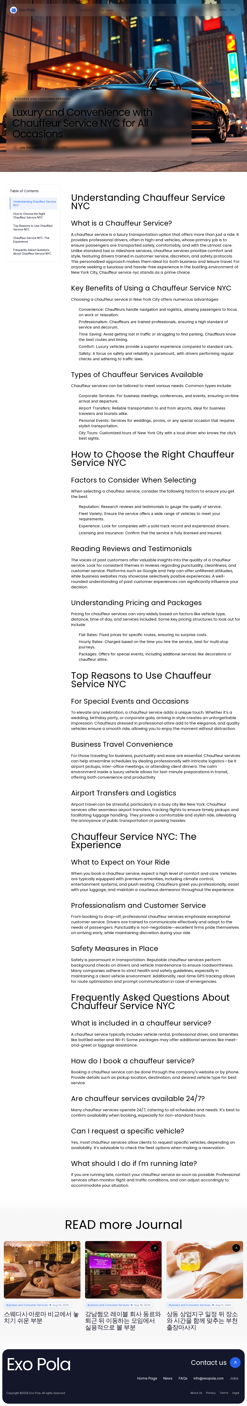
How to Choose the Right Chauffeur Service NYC (29, 215)
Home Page (147, 1378)
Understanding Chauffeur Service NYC (34, 203)
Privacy (211, 1393)
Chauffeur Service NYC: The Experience (31, 239)
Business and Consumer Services (42, 98)
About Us (196, 1393)
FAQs (183, 1378)
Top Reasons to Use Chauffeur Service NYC (33, 227)
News (168, 1378)
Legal (235, 1393)
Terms (224, 1393)
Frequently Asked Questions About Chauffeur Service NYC (32, 251)
